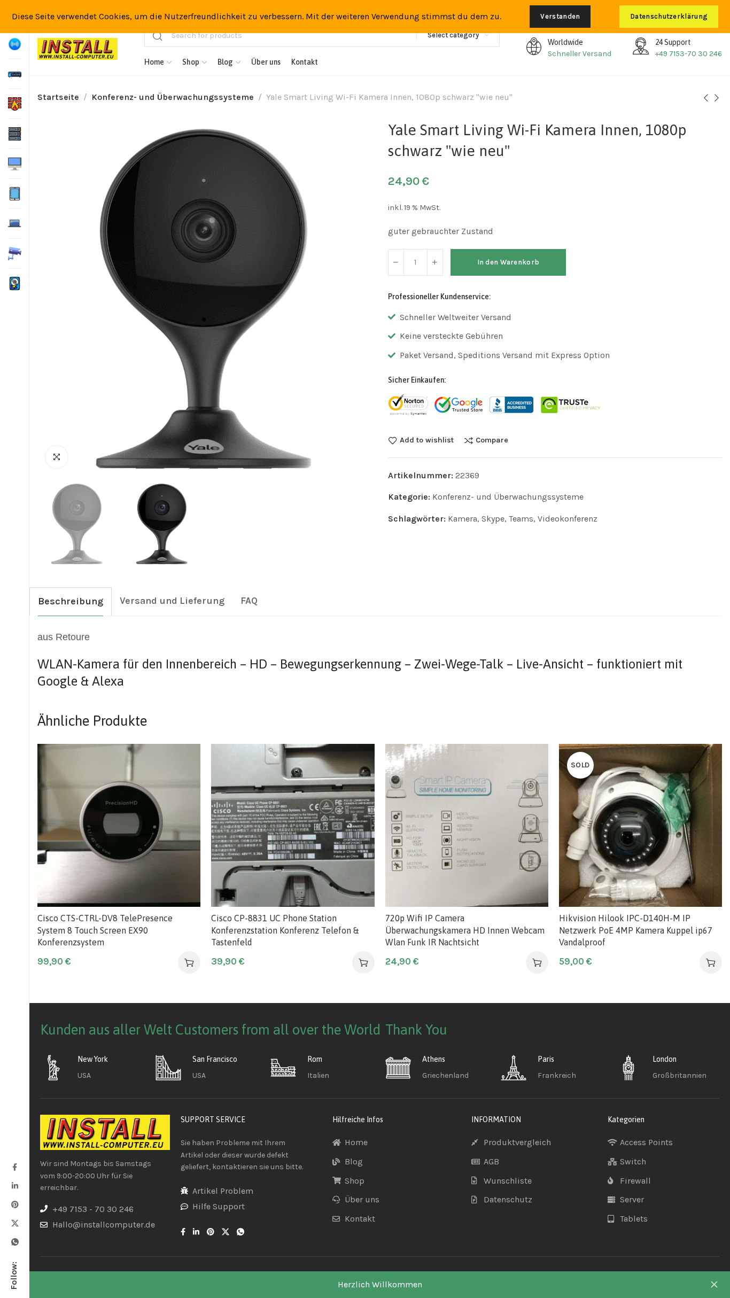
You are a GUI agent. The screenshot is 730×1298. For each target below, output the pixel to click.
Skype (493, 519)
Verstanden (560, 16)
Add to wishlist (427, 440)
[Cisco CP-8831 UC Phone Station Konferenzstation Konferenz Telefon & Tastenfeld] (292, 825)
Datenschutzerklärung (669, 16)
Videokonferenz (567, 519)
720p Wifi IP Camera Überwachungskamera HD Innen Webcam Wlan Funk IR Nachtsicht (465, 930)
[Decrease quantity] (396, 262)
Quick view (181, 815)
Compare (492, 440)
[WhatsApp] (14, 1241)
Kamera (462, 519)
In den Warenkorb (508, 262)
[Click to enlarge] (56, 457)
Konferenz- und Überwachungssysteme (172, 97)
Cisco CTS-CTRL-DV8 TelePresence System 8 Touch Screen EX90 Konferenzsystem (105, 930)
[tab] (70, 601)
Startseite (58, 97)
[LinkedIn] (14, 1185)
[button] (189, 962)
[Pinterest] (14, 1204)
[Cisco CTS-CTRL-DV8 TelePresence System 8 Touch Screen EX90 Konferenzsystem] (118, 825)
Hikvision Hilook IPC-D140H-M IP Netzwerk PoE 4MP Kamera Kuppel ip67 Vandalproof (635, 930)
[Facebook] (14, 1166)
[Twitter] (14, 1223)
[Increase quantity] (435, 262)
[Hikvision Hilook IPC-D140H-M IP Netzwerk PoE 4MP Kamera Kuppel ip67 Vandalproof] (640, 825)
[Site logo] (77, 49)
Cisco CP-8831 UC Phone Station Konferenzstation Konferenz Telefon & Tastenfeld (285, 930)
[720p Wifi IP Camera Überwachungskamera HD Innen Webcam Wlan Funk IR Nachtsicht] (466, 825)
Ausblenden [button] (714, 1284)
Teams (521, 519)
